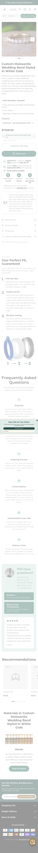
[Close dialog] (37, 420)
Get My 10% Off (19, 428)
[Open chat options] (32, 842)
